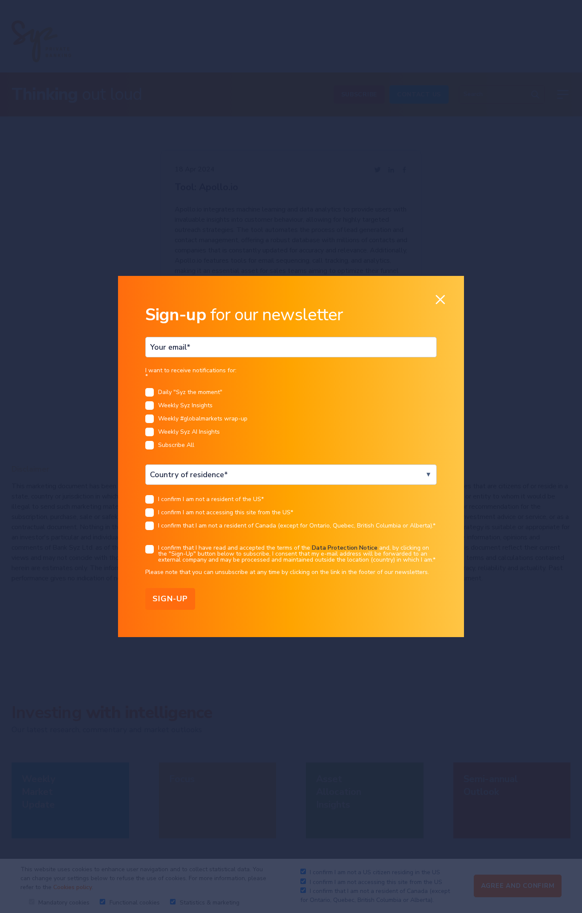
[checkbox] (291, 421)
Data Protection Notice (344, 548)
